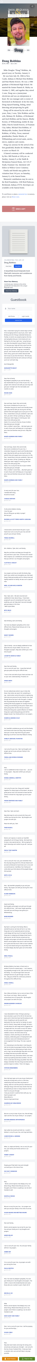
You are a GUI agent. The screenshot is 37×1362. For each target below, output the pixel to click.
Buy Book (18, 266)
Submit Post (18, 320)
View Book (8, 266)
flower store (15, 197)
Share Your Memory (11, 291)
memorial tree (22, 194)
